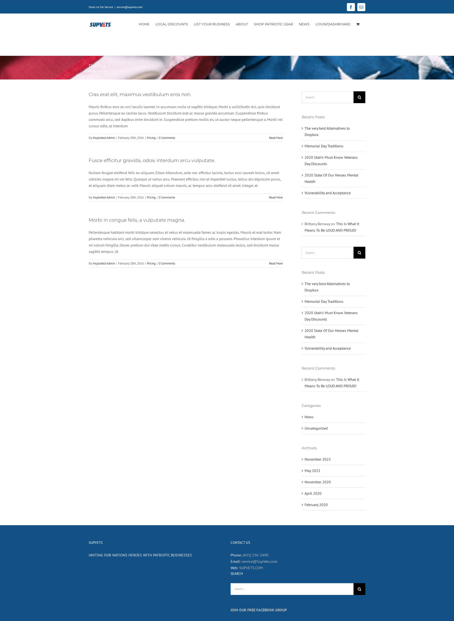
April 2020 (313, 493)
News (309, 416)
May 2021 (312, 470)
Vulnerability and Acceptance (328, 192)
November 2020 (318, 482)
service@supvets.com (130, 7)
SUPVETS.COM (251, 567)
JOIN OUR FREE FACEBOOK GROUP (259, 610)
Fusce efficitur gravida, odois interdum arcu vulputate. (152, 160)
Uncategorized (316, 428)
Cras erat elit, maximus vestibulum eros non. (140, 94)
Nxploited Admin (104, 138)
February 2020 (316, 504)
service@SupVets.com (259, 561)
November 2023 (318, 459)
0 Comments (167, 138)
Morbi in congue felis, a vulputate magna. (137, 220)
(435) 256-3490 (255, 555)
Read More (276, 138)
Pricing (151, 138)
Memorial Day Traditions (324, 146)
